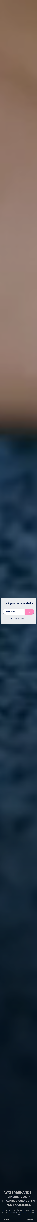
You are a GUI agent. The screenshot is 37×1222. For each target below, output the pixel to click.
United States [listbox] (10, 612)
